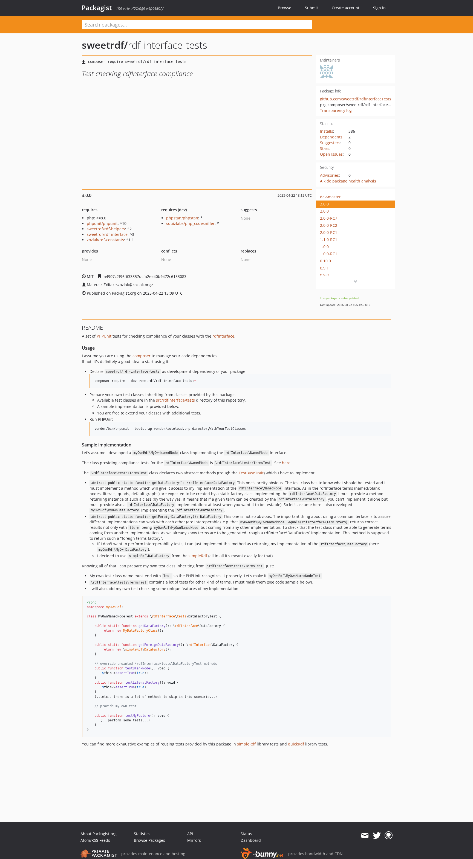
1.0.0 (324, 246)
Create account (345, 7)
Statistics (142, 833)
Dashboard (251, 840)
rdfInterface (223, 336)
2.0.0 (324, 211)
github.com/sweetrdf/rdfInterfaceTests (355, 98)
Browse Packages (149, 840)
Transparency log (336, 110)
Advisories (329, 175)
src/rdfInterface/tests (175, 400)
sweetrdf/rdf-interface (107, 234)
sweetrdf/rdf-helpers (106, 228)
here (286, 462)
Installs (326, 131)
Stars (324, 148)
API (190, 833)
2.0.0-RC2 (328, 225)
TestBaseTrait (251, 472)
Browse (284, 7)
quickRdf (296, 744)
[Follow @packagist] (377, 835)
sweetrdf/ (105, 45)
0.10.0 (325, 260)
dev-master (330, 196)
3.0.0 (324, 204)
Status (246, 833)
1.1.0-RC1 (328, 239)
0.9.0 (324, 275)
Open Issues (331, 154)
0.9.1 (324, 268)
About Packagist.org (98, 833)
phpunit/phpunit (102, 223)
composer (141, 355)
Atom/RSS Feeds (95, 840)
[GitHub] (389, 835)
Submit (311, 7)
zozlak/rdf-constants (105, 239)
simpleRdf (198, 555)
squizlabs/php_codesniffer (190, 223)
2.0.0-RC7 (328, 218)
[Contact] (365, 835)
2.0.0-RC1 (328, 232)
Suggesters (330, 142)
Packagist (97, 7)
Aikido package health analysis (348, 181)
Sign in (379, 7)
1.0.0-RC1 (328, 253)
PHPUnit (104, 336)
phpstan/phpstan (182, 217)
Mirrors (194, 840)
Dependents (331, 137)
